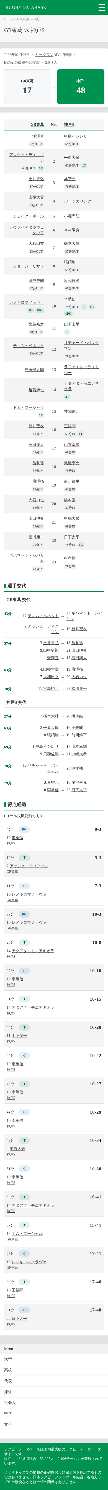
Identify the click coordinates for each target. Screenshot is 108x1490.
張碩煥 (70, 262)
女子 (8, 1424)
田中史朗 (36, 280)
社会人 (10, 1403)
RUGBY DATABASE (26, 7)
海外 (8, 1392)
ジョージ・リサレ (28, 266)
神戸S (69, 125)
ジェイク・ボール (28, 216)
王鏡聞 (70, 426)
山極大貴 (36, 197)
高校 (8, 1370)
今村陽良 (71, 230)
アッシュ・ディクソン (29, 866)
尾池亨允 (71, 463)
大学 (8, 1359)
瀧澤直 (38, 136)
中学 (8, 1413)
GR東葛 (37, 125)
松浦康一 (36, 537)
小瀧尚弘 (71, 216)
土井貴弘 (36, 179)
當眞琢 (38, 463)
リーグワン (44, 55)
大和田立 (36, 243)
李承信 (70, 299)
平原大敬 (71, 157)
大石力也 (36, 500)
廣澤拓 (38, 481)
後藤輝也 (36, 390)
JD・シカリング (77, 201)
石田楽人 (36, 444)
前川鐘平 (71, 481)
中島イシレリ (75, 136)
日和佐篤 (71, 280)
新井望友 (36, 426)
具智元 (70, 179)
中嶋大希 (71, 518)
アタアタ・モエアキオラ (33, 951)
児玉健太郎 (34, 369)
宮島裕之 (36, 324)
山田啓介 (36, 518)
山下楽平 (71, 324)
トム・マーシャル (28, 407)
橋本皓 (70, 500)
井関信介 (71, 411)
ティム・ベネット (28, 345)
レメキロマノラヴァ (26, 302)
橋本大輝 (71, 243)
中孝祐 (70, 558)
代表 (8, 1381)
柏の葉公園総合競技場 (22, 62)
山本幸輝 (71, 444)
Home (8, 19)
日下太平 (71, 537)
